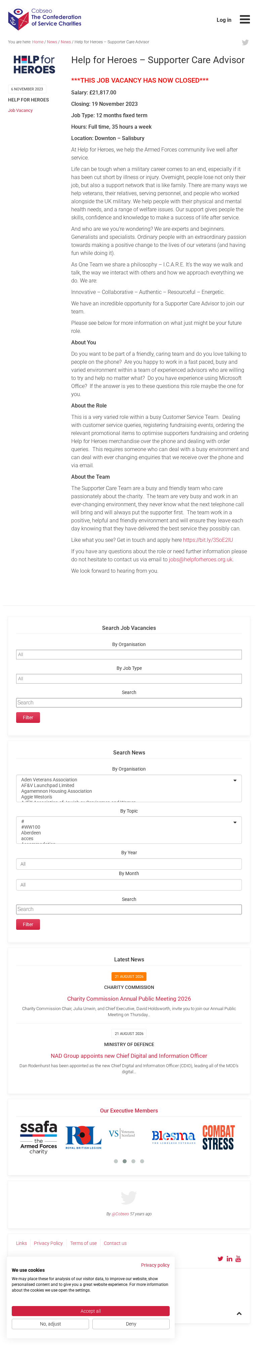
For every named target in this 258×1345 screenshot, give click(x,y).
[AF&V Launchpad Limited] (124, 785)
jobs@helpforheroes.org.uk (200, 559)
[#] (124, 821)
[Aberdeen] (124, 833)
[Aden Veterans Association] (124, 780)
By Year (129, 853)
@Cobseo (120, 1214)
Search (129, 692)
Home (37, 42)
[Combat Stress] (218, 1137)
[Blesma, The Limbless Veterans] (173, 1137)
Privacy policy (155, 1265)
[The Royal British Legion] (83, 1137)
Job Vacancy (20, 110)
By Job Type (129, 668)
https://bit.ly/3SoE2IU (208, 540)
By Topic (129, 811)
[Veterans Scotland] (128, 1137)
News (52, 42)
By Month (129, 873)
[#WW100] (124, 827)
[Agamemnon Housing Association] (124, 791)
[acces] (124, 838)
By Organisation (129, 644)
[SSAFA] (38, 1137)
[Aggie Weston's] (124, 797)
